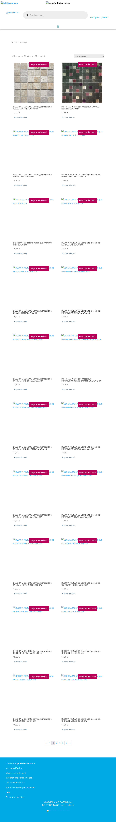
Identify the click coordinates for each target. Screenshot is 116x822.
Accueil (14, 42)
